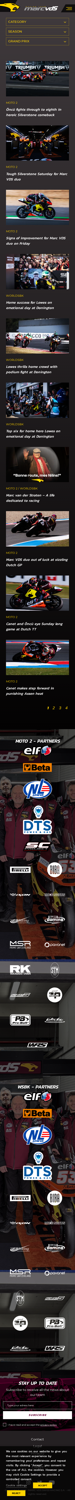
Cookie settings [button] (16, 1485)
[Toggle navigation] (69, 8)
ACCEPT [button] (42, 1485)
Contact (37, 1439)
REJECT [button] (16, 1493)
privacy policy (48, 1424)
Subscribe (38, 1415)
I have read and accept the (32, 1424)
